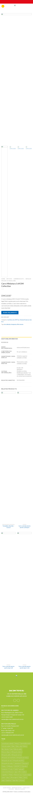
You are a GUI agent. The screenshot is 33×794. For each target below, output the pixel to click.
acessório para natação (7, 743)
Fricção (10, 769)
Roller (20, 777)
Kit (19, 772)
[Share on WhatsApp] (2, 328)
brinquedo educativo (18, 760)
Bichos (25, 746)
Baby (13, 746)
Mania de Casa (17, 774)
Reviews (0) (4, 342)
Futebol (16, 769)
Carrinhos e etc (19, 279)
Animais (17, 743)
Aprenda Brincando (25, 743)
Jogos (16, 772)
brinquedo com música (22, 757)
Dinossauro (25, 763)
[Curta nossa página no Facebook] (14, 700)
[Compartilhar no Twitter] (9, 328)
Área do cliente (20, 789)
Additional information (9, 339)
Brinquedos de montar (7, 763)
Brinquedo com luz (16, 755)
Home (3, 279)
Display (4, 766)
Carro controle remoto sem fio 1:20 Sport (25, 526)
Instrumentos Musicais (7, 772)
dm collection (7, 324)
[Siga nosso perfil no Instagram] (18, 700)
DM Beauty (10, 766)
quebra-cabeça (5, 777)
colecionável (18, 763)
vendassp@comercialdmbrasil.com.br (12, 735)
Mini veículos (20, 324)
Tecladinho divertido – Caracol (8, 526)
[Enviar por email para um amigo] (13, 328)
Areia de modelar (6, 746)
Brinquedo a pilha (6, 755)
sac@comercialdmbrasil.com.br (16, 696)
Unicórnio (21, 780)
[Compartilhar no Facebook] (6, 328)
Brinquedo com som (7, 760)
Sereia (25, 777)
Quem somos (7, 787)
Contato (11, 789)
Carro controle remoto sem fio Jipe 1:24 (8, 667)
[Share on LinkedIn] (23, 328)
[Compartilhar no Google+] (20, 328)
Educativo (24, 766)
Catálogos (26, 787)
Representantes (17, 787)
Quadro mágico (27, 774)
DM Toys (9, 279)
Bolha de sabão (18, 749)
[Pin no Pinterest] (16, 328)
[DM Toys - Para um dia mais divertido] (16, 7)
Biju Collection (5, 749)
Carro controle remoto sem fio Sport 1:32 (25, 667)
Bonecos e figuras (6, 752)
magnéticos (5, 774)
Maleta (11, 774)
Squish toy (8, 780)
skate (3, 780)
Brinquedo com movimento (8, 757)
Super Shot (15, 780)
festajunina (14, 324)
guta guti (21, 769)
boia (11, 749)
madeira (24, 772)
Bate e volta (19, 746)
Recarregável (14, 777)
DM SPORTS (17, 766)
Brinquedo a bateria (17, 752)
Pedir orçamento (10, 312)
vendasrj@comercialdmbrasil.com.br (12, 719)
